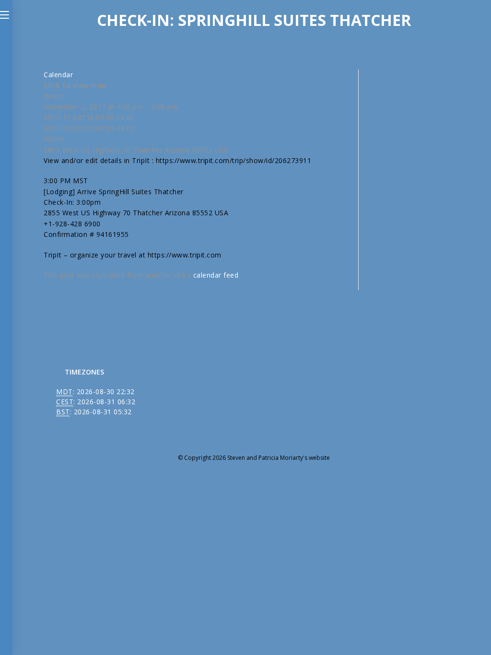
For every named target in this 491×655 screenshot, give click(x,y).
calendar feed (216, 275)
